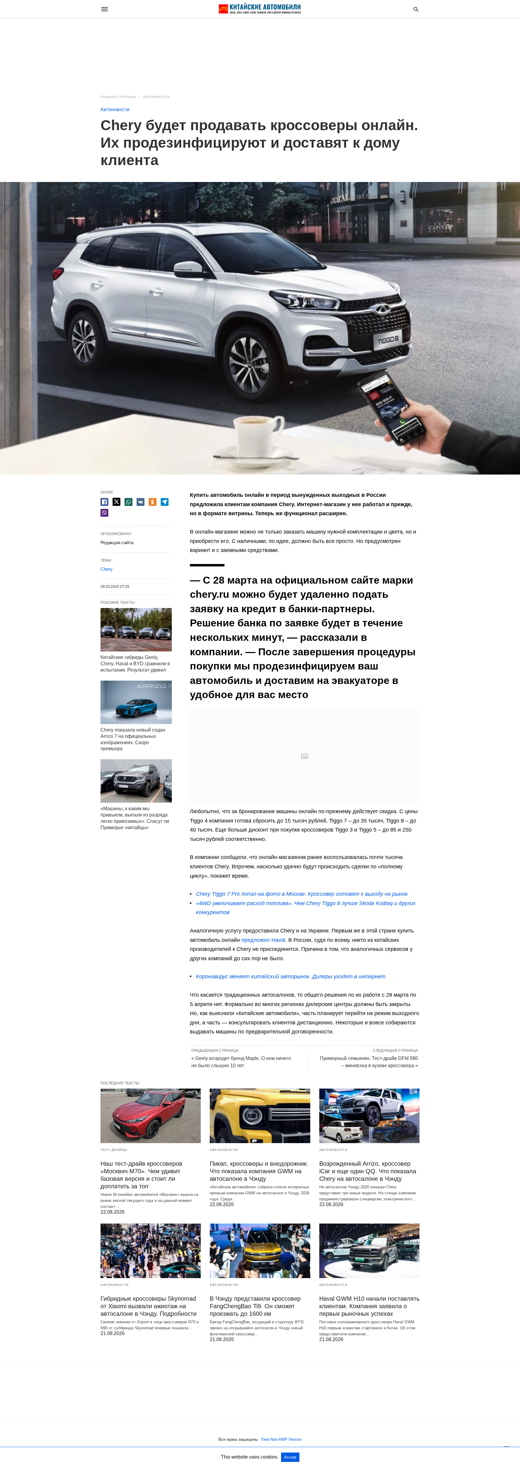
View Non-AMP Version (281, 1439)
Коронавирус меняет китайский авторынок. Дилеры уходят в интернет (290, 976)
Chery (107, 569)
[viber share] (104, 513)
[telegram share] (165, 502)
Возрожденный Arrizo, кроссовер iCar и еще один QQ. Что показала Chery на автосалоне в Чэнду (367, 1171)
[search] (416, 9)
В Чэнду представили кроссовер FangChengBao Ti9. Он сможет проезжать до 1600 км (255, 1306)
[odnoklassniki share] (152, 502)
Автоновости (156, 97)
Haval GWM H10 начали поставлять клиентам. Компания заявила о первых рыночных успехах (369, 1306)
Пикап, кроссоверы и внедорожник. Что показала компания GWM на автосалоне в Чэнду (259, 1171)
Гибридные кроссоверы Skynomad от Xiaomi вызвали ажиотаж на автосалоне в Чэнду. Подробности (149, 1306)
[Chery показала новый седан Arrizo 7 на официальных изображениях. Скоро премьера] (136, 702)
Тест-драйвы (114, 1150)
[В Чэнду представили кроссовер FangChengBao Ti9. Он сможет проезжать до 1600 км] (260, 1251)
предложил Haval (263, 940)
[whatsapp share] (128, 502)
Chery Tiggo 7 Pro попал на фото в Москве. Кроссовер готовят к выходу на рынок (302, 894)
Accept (290, 1457)
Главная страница (118, 97)
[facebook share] (104, 502)
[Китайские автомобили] (259, 9)
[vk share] (140, 502)
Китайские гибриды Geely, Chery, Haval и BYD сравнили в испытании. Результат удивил (135, 663)
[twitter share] (116, 502)
